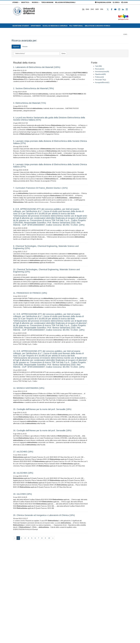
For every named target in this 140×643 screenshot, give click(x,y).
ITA (83, 9)
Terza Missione (47, 2)
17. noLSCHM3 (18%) (23, 451)
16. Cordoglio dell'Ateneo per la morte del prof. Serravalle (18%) (42, 430)
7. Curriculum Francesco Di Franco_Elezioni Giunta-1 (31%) (40, 188)
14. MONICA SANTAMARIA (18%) (28, 388)
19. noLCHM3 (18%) (22, 494)
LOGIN (125, 2)
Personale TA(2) (100, 80)
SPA (101, 9)
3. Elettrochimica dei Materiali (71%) (29, 103)
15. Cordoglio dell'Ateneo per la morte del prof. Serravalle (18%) (42, 409)
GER (97, 9)
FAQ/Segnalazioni (103, 2)
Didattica (25, 2)
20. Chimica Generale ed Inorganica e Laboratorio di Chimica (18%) (44, 515)
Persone (24, 46)
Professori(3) (99, 77)
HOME (125, 34)
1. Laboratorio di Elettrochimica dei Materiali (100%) (36, 67)
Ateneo (15, 2)
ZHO (92, 9)
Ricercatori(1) (99, 69)
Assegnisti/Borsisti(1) (102, 82)
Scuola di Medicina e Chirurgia (55, 26)
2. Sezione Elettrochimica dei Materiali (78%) (33, 88)
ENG (87, 9)
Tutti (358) (98, 66)
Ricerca (35, 2)
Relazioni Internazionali (65, 2)
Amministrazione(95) (102, 71)
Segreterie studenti (20, 26)
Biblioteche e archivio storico (97, 26)
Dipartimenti (36, 26)
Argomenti (16, 46)
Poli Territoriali (76, 26)
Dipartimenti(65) (100, 74)
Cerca (117, 2)
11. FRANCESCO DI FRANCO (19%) (30, 293)
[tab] (16, 47)
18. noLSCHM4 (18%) (23, 473)
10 (49, 538)
